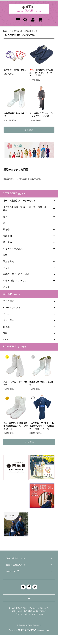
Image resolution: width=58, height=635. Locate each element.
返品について (17, 611)
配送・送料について (40, 608)
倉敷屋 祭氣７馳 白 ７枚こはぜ (16, 114)
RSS (35, 614)
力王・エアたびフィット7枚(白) (15, 383)
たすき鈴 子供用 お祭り (15, 70)
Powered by (13, 630)
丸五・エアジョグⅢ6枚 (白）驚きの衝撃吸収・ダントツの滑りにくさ (16, 426)
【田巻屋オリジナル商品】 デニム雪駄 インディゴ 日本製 (41, 73)
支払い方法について (23, 608)
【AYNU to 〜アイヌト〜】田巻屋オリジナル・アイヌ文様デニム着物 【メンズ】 (42, 426)
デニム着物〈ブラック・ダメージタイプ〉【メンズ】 (42, 114)
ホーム (11, 608)
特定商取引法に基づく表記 (34, 611)
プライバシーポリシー (23, 614)
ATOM (41, 614)
